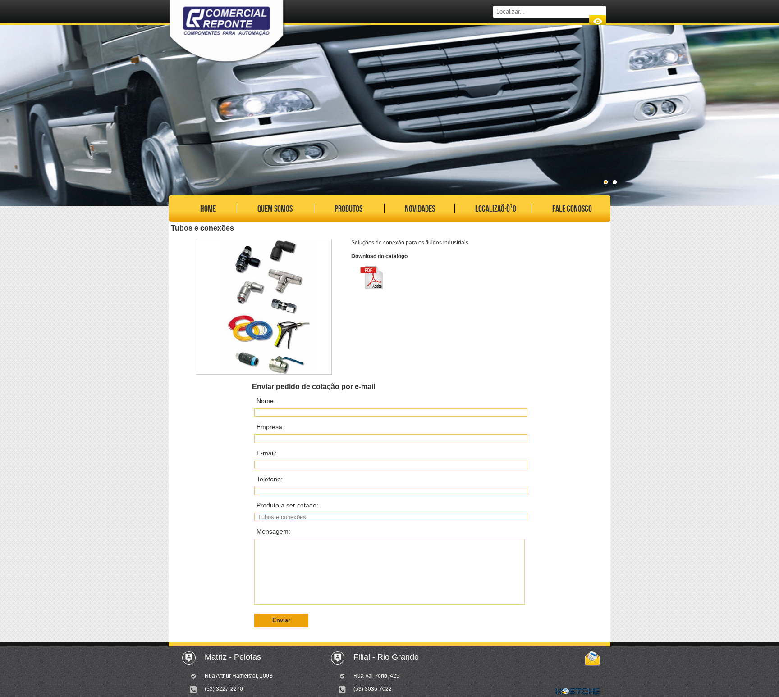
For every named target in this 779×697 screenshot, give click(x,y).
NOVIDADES (420, 209)
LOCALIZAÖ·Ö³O (495, 209)
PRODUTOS (348, 209)
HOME (208, 209)
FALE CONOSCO (572, 209)
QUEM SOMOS (275, 209)
